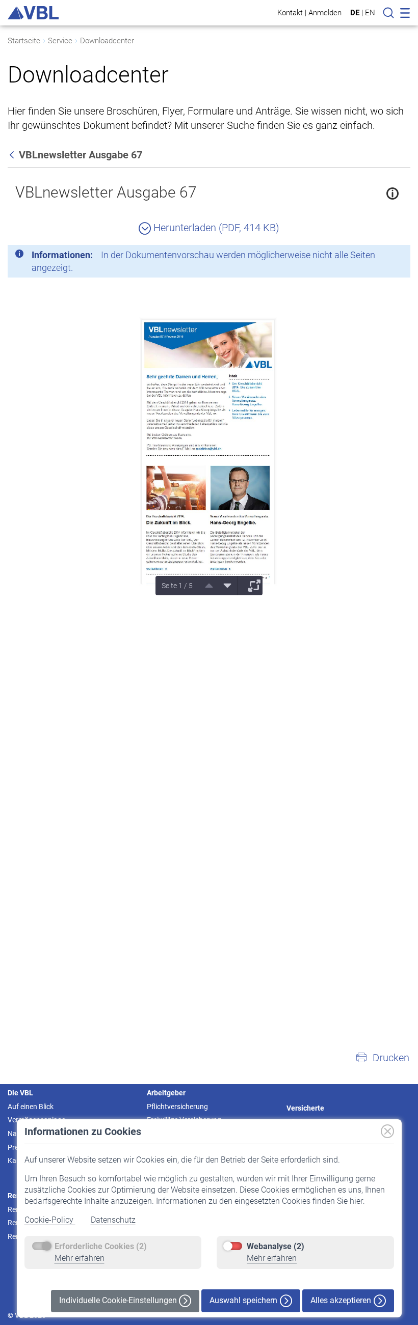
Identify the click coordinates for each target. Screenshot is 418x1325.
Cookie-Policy (49, 1220)
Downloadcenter (107, 40)
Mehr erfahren (79, 1258)
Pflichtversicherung (177, 1106)
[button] (382, 1057)
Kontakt (290, 12)
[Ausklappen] (250, 585)
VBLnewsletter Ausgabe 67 (106, 192)
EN (370, 12)
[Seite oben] (205, 585)
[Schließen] (375, 257)
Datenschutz (113, 1220)
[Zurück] (13, 155)
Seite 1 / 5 (177, 586)
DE (354, 12)
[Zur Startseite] (33, 12)
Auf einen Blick (31, 1106)
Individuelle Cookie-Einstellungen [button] (119, 1300)
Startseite (24, 40)
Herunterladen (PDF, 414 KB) (215, 228)
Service (60, 40)
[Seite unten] (223, 585)
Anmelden (325, 12)
